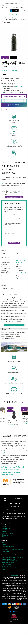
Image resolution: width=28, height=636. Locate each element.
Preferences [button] (19, 321)
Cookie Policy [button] (13, 319)
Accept (14, 325)
